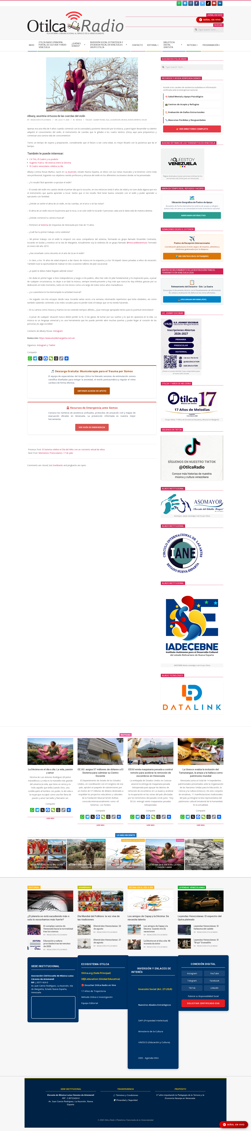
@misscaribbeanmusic (137, 242)
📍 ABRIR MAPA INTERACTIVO (192, 215)
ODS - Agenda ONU (148, 1057)
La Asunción (70, 171)
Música (79, 120)
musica (124, 120)
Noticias (180, 840)
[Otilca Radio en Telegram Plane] (184, 3)
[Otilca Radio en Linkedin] (219, 3)
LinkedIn (214, 988)
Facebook (214, 980)
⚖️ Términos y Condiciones (125, 1095)
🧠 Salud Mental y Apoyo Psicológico (184, 96)
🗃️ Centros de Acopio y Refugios (182, 104)
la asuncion (115, 120)
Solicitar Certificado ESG (203, 1003)
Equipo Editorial (89, 1003)
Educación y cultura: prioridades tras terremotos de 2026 (56, 943)
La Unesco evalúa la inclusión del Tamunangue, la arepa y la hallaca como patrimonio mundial (201, 772)
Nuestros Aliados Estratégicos (154, 1004)
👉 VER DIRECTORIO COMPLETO (192, 129)
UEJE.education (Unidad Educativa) (100, 979)
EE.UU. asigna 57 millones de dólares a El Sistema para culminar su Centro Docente (100, 772)
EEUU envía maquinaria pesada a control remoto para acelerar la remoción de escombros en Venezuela (150, 772)
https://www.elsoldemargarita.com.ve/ (57, 338)
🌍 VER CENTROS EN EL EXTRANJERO (192, 256)
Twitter (52, 345)
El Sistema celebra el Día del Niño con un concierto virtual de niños (73, 449)
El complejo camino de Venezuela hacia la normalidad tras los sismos (58, 929)
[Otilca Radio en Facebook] (196, 3)
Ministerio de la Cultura (150, 1031)
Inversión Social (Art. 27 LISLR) (155, 989)
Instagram (58, 331)
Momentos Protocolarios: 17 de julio (55, 453)
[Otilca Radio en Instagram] (190, 3)
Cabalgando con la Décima (133, 840)
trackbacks (58, 465)
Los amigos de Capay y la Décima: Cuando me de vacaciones (156, 929)
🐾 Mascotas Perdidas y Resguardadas (185, 120)
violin (144, 120)
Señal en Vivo (210, 20)
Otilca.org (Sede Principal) (96, 973)
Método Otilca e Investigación (97, 997)
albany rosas (99, 120)
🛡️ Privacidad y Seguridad (125, 1100)
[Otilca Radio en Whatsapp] (179, 3)
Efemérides (218, 840)
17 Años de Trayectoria (93, 991)
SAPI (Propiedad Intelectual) (153, 1020)
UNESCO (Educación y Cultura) (154, 1042)
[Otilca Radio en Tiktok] (208, 3)
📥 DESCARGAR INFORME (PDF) (192, 299)
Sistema (44, 225)
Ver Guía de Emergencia (92, 427)
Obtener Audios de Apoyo (92, 391)
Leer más (50, 818)
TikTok (192, 988)
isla (107, 120)
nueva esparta (134, 120)
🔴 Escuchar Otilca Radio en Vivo (98, 985)
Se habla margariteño (96, 840)
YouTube (214, 973)
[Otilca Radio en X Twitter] (202, 3)
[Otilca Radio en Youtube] (214, 3)
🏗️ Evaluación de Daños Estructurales (185, 112)
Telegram (192, 980)
